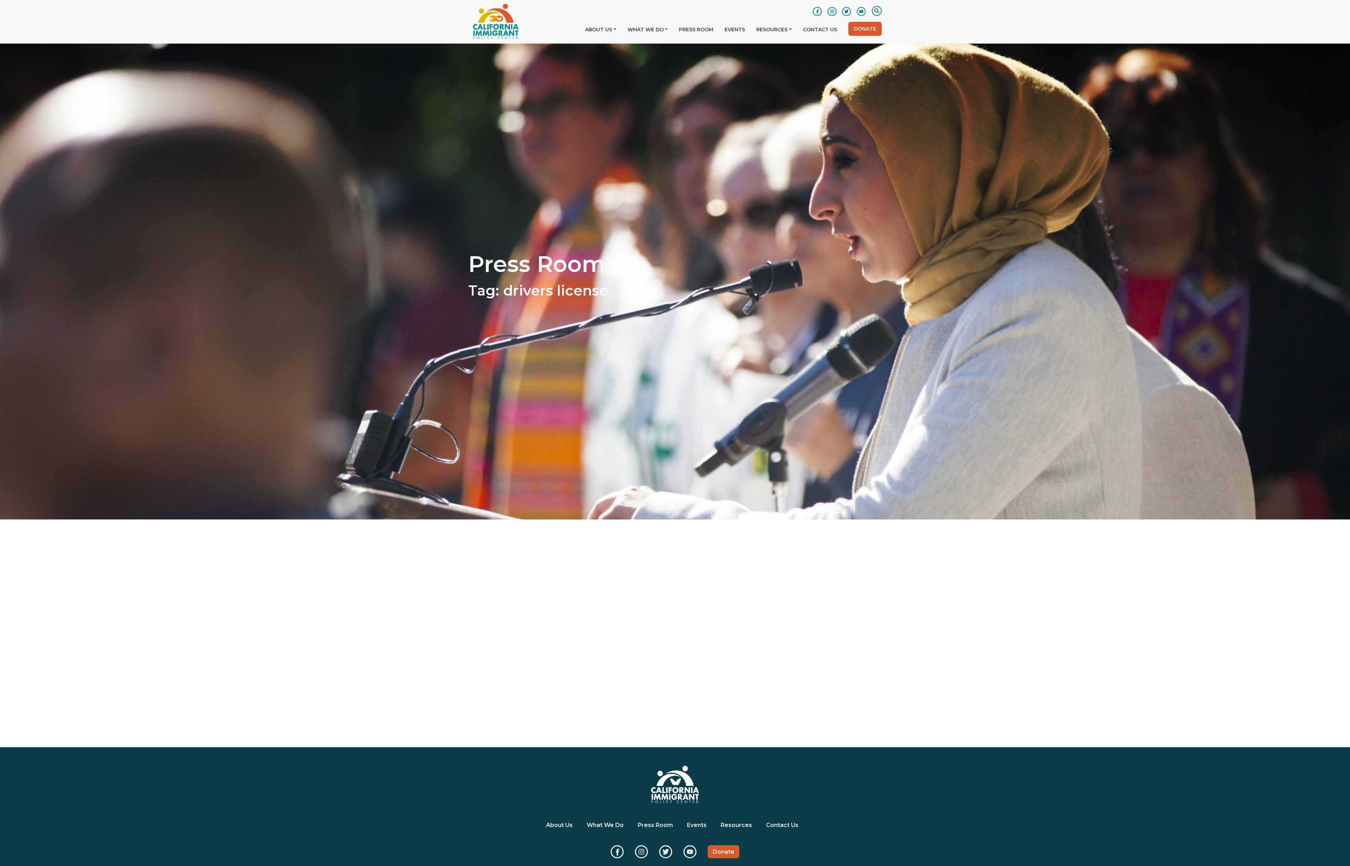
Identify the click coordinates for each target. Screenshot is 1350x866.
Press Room (696, 29)
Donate (865, 29)
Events (735, 29)
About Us (598, 29)
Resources (772, 29)
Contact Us (820, 29)
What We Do (646, 29)
